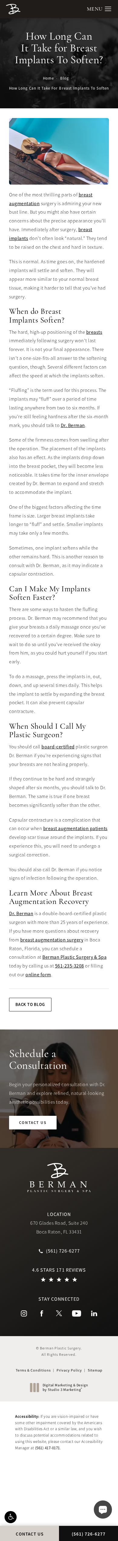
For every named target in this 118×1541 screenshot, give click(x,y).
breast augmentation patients (75, 829)
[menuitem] (24, 1313)
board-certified (58, 747)
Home (48, 78)
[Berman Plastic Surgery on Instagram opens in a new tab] (24, 1313)
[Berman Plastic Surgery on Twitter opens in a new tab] (59, 1313)
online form (38, 975)
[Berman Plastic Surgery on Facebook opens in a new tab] (41, 1313)
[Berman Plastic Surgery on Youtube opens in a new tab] (76, 1313)
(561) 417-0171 (47, 1448)
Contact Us (33, 1122)
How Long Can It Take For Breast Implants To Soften (59, 88)
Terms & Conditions (33, 1370)
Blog (64, 78)
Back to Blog (30, 1004)
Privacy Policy (69, 1370)
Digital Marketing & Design (65, 1387)
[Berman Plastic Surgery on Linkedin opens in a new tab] (94, 1313)
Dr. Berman (73, 425)
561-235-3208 (69, 966)
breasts (94, 332)
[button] (11, 1517)
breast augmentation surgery (52, 940)
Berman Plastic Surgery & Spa (74, 957)
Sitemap (95, 1370)
